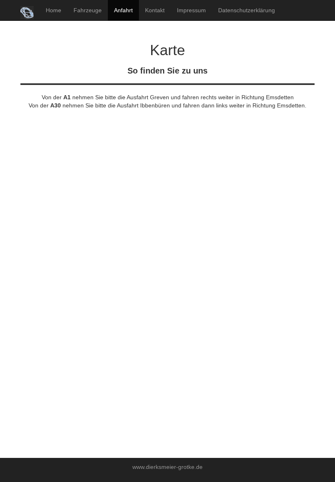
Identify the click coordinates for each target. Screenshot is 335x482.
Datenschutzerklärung (246, 10)
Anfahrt (123, 10)
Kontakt (155, 10)
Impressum (191, 10)
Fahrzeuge (88, 10)
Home (53, 10)
